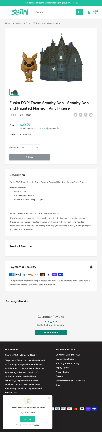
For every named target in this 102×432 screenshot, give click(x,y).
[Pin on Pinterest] (80, 115)
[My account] (89, 12)
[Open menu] (6, 12)
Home (7, 23)
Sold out (30, 157)
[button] (56, 128)
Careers (59, 376)
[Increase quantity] (37, 147)
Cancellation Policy (65, 359)
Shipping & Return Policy (68, 363)
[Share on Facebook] (75, 115)
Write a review (51, 332)
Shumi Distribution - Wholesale (70, 380)
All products (18, 23)
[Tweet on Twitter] (86, 115)
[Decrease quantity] (23, 147)
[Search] (79, 12)
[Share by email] (91, 115)
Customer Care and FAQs (68, 354)
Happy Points (62, 367)
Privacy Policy (62, 372)
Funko (12, 115)
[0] (94, 12)
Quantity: (14, 147)
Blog (58, 385)
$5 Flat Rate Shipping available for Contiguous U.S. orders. (51, 3)
